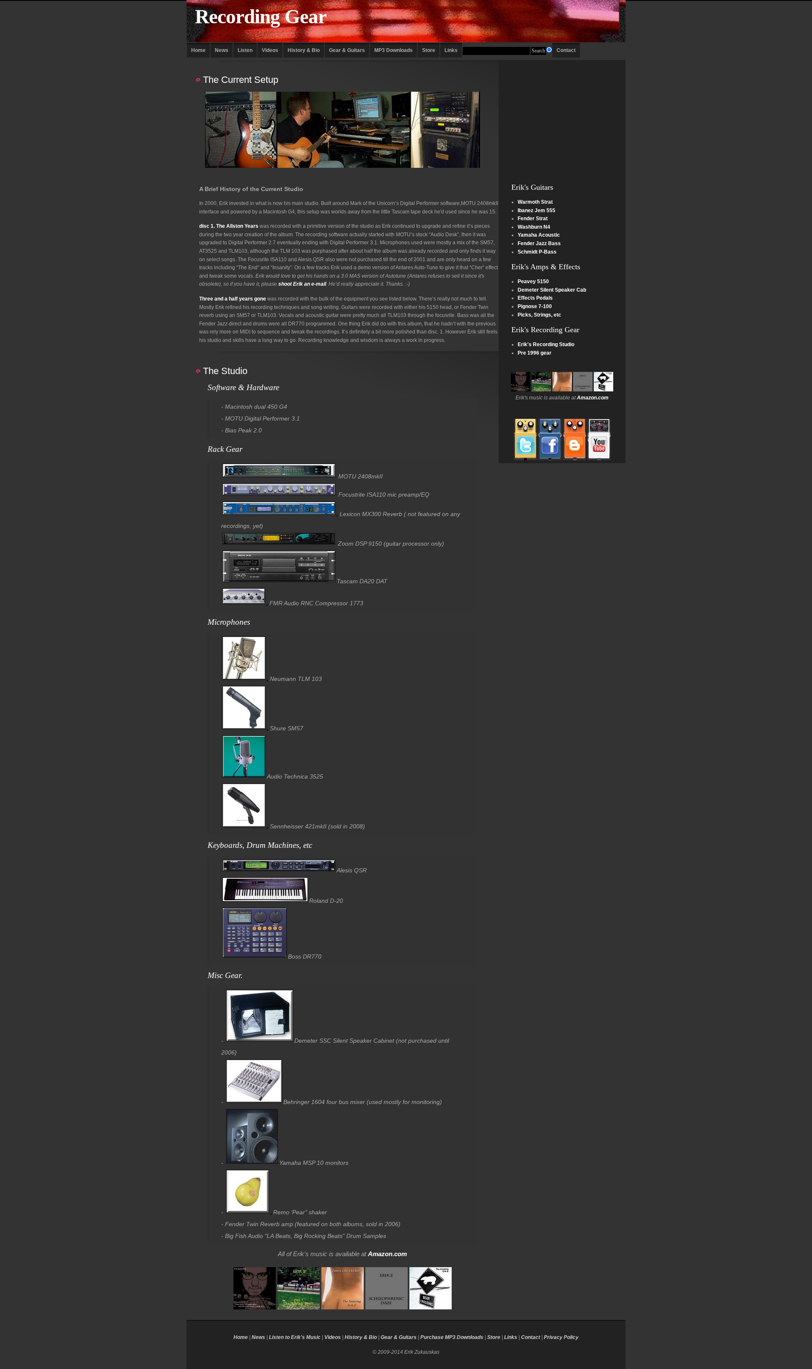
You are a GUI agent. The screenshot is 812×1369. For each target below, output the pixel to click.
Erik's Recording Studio (546, 344)
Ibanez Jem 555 (536, 210)
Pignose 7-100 (535, 306)
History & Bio (304, 50)
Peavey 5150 (533, 281)
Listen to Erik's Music (295, 1337)
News (221, 50)
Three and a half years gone (232, 299)
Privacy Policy (561, 1337)
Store (428, 50)
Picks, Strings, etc (539, 315)
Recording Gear (260, 16)
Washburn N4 (534, 227)
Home (198, 50)
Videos (270, 50)
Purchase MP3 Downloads (451, 1337)
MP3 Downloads (393, 50)
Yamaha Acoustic (539, 235)
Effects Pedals (535, 298)
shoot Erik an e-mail (302, 284)
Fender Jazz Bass (539, 243)
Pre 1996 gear (534, 353)
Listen (245, 50)
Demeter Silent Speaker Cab (552, 290)
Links (451, 50)
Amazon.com (593, 398)
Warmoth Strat (535, 202)
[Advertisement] (562, 113)
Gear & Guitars (347, 50)
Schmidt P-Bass (537, 252)
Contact (566, 50)
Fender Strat (533, 218)
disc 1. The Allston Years (228, 226)
